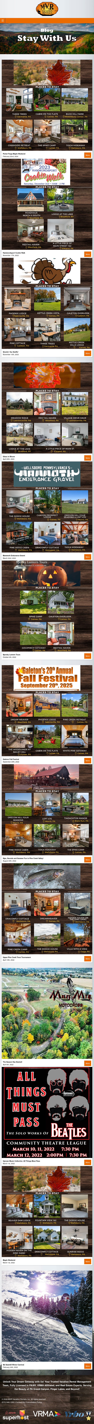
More (88, 155)
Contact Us (20, 1402)
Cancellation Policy (34, 1402)
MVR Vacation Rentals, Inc (19, 1399)
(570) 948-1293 (8, 1402)
